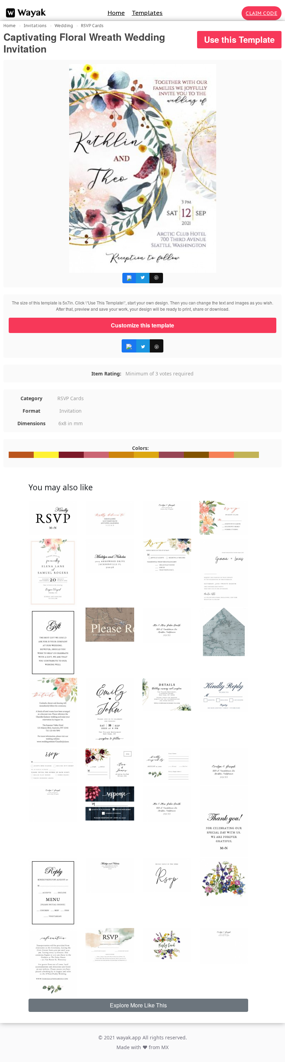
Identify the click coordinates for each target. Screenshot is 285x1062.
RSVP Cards (92, 25)
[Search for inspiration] (235, 13)
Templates (147, 13)
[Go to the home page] (24, 13)
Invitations (35, 25)
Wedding (64, 25)
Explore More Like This (138, 1005)
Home (116, 13)
